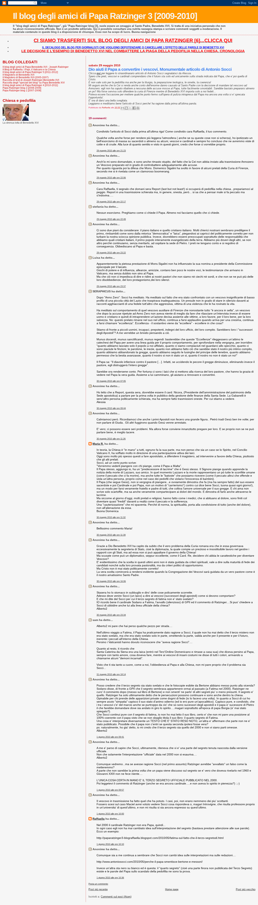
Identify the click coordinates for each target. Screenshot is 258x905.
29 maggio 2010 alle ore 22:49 (111, 219)
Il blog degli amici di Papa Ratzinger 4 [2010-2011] (30, 85)
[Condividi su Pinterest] (138, 108)
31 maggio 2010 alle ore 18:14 (111, 674)
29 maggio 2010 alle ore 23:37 (111, 286)
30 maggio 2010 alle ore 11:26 (111, 438)
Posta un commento (98, 884)
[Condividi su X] (130, 108)
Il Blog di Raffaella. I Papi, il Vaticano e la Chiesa (29, 69)
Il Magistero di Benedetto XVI (18, 74)
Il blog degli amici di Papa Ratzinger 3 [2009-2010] (105, 16)
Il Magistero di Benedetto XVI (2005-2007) (26, 77)
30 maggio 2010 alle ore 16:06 (111, 581)
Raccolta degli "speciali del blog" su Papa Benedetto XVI (33, 82)
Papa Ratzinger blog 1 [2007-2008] (22, 90)
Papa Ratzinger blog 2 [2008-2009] (22, 87)
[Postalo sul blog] (126, 108)
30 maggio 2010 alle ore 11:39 (111, 535)
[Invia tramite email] (123, 108)
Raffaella (99, 818)
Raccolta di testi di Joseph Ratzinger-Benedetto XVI (31, 80)
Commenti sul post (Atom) (116, 896)
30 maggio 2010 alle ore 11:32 (111, 517)
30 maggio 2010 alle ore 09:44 (111, 408)
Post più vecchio (245, 889)
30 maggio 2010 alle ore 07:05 (111, 381)
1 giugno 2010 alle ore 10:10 (110, 844)
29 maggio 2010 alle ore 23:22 (111, 252)
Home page (171, 889)
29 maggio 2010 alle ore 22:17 (111, 201)
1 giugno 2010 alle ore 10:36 (110, 877)
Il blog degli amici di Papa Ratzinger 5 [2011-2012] (30, 72)
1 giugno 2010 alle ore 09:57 (110, 790)
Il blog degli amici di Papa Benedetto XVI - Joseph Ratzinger (36, 67)
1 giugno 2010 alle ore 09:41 (110, 737)
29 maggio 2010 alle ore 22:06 (111, 177)
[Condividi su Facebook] (134, 108)
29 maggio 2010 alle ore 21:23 (111, 150)
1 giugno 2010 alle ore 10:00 (110, 813)
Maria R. (98, 443)
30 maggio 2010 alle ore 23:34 (111, 615)
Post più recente (98, 889)
